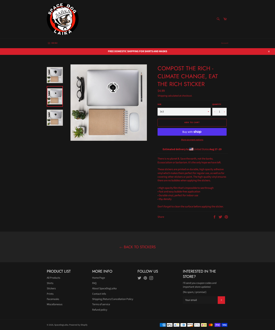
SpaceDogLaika (61, 324)
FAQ (94, 283)
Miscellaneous (54, 304)
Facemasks (53, 299)
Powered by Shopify (78, 324)
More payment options (192, 139)
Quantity (216, 104)
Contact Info (99, 294)
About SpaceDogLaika (104, 288)
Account (224, 43)
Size (159, 104)
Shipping (162, 95)
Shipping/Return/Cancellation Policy (112, 299)
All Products (53, 278)
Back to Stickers (139, 247)
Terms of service (101, 304)
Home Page (98, 278)
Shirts (50, 283)
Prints (50, 294)
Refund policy (99, 310)
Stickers (51, 288)
